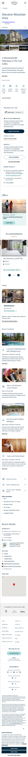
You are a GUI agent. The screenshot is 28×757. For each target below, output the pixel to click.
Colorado (5, 8)
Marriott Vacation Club (13, 676)
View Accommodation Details (11, 270)
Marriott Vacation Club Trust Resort (12, 566)
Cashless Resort (8, 558)
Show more (4, 363)
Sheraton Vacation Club (13, 681)
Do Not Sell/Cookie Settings (14, 755)
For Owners (18, 635)
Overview (5, 27)
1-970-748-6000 (9, 182)
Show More (4, 76)
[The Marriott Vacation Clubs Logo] (14, 4)
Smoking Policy (8, 556)
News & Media (18, 628)
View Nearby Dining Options (9, 321)
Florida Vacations (6, 638)
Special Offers (5, 631)
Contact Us (17, 621)
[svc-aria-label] (14, 611)
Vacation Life (18, 631)
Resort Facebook (7, 540)
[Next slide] (18, 275)
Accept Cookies (14, 748)
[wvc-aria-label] (22, 612)
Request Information (7, 634)
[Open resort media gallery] (14, 37)
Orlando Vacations (6, 641)
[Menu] (3, 3)
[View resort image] (4, 48)
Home (3, 621)
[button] (14, 479)
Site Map (17, 642)
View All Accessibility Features (13, 175)
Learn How (9, 222)
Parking (6, 553)
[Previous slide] (10, 275)
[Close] (23, 728)
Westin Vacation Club (13, 687)
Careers (17, 624)
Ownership (4, 627)
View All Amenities (6, 97)
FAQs (16, 638)
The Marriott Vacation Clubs (14, 670)
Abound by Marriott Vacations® (11, 563)
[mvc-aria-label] (6, 611)
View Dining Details (9, 311)
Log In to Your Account (10, 138)
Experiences (5, 624)
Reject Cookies (14, 751)
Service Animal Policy (9, 561)
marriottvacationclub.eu (15, 722)
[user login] (25, 3)
